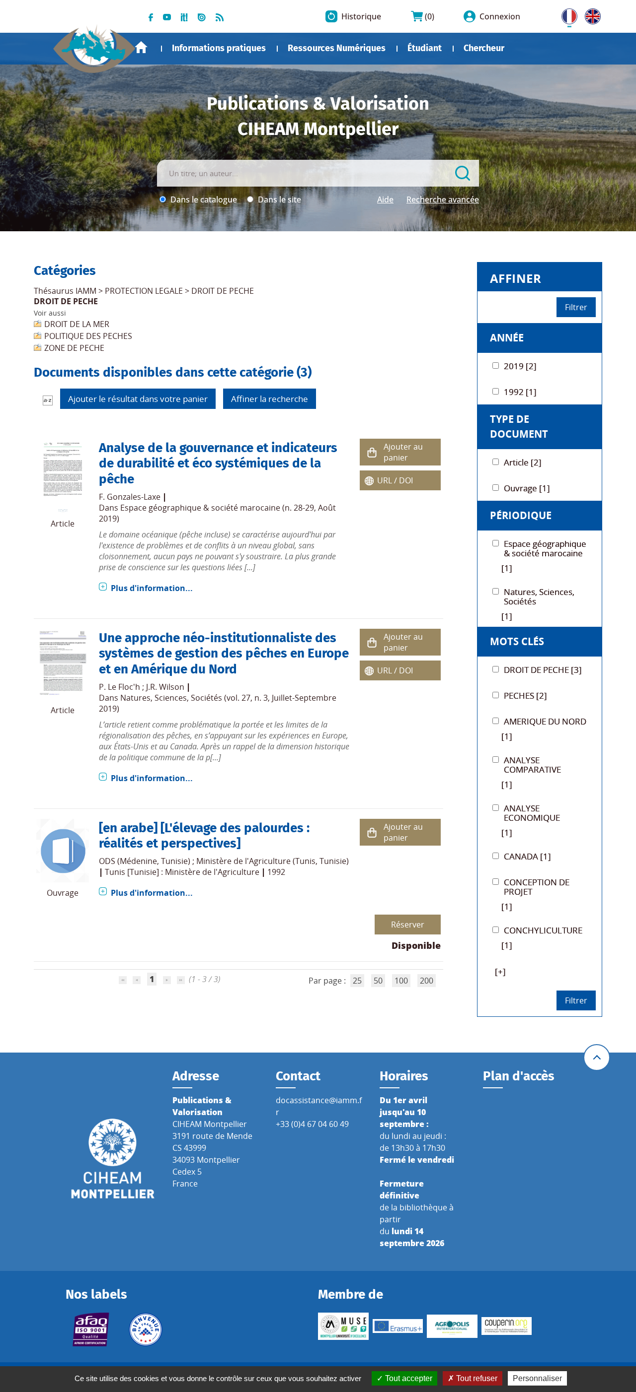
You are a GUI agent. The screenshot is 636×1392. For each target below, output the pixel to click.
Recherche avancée (442, 199)
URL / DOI (395, 480)
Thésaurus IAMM (65, 290)
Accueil (141, 47)
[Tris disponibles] (48, 399)
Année (507, 337)
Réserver (407, 924)
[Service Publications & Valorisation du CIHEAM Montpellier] (94, 44)
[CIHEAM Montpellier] (113, 1157)
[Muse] (343, 1326)
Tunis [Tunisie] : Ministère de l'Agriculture (182, 871)
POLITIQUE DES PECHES (88, 336)
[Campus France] (145, 1329)
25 (357, 980)
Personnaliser (537, 1378)
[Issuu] (202, 16)
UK (590, 14)
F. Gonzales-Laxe (129, 496)
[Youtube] (167, 16)
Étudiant (424, 48)
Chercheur (484, 48)
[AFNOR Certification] (91, 1329)
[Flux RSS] (220, 16)
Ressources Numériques (337, 48)
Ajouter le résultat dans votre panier (138, 398)
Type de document (519, 426)
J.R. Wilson (165, 686)
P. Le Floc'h (119, 686)
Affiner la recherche (269, 398)
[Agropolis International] (452, 1326)
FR (565, 14)
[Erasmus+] (398, 1326)
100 (401, 980)
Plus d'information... (152, 588)
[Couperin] (506, 1326)
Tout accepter (407, 1378)
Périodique (521, 515)
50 (378, 980)
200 (426, 980)
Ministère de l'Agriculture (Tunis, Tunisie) (272, 861)
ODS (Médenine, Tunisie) (144, 861)
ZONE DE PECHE (74, 347)
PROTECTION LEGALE (144, 290)
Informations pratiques (219, 48)
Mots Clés (517, 641)
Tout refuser (475, 1378)
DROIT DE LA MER (76, 324)
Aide (385, 199)
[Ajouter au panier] (372, 452)
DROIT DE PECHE (222, 290)
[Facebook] (151, 16)
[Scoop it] (184, 16)
